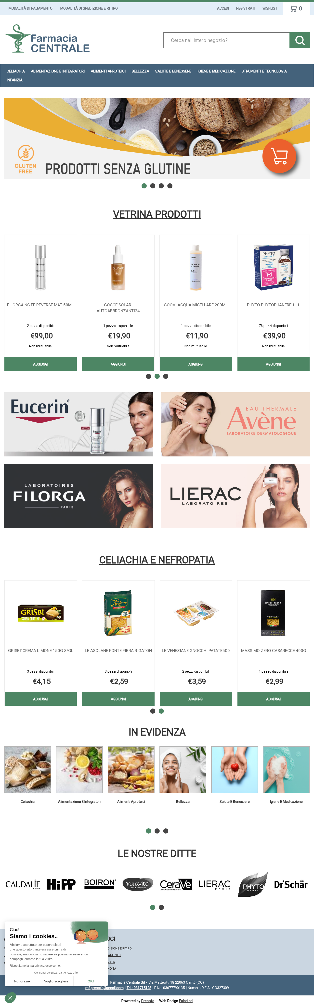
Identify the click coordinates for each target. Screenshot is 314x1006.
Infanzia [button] (15, 80)
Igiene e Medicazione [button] (216, 71)
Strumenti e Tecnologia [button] (264, 71)
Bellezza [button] (140, 71)
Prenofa (147, 1001)
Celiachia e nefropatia (157, 560)
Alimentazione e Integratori (79, 802)
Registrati (245, 8)
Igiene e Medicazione (286, 802)
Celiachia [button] (16, 71)
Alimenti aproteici (108, 71)
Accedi (223, 8)
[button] (144, 186)
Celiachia (28, 802)
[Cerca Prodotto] (299, 40)
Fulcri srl (186, 1001)
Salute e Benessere (235, 802)
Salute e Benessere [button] (173, 71)
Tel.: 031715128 (139, 988)
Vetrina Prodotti (157, 214)
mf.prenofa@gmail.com (104, 988)
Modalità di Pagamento (30, 8)
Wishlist (269, 8)
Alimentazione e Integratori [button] (58, 71)
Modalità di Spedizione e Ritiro (89, 8)
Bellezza (183, 802)
